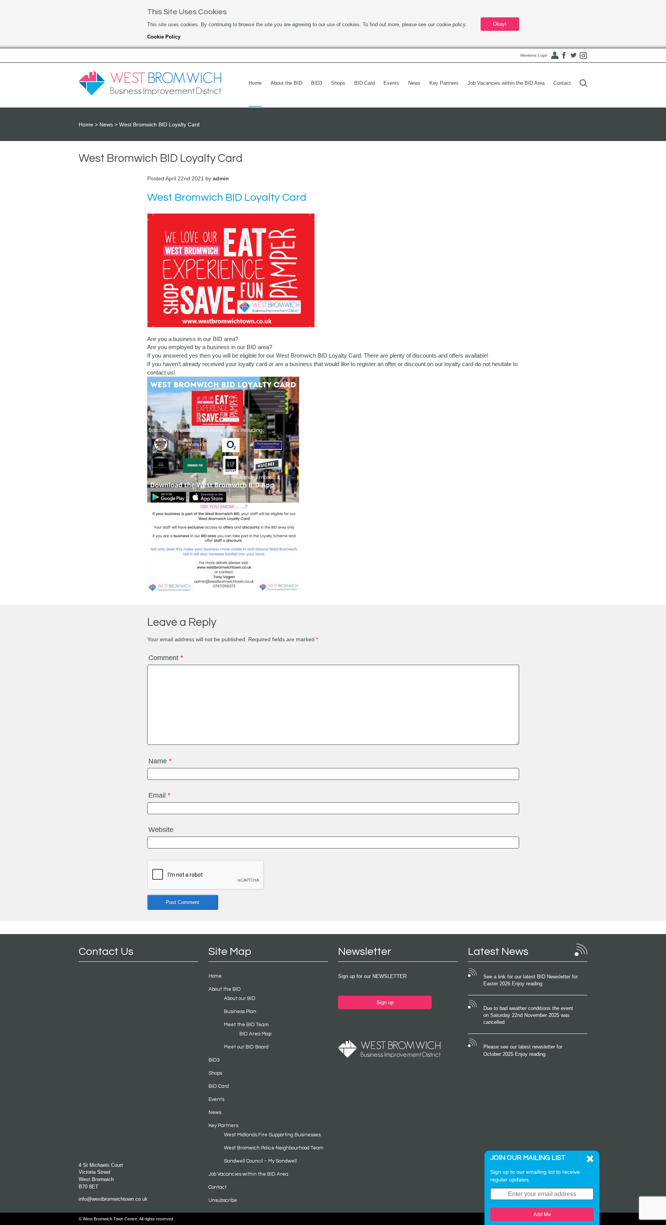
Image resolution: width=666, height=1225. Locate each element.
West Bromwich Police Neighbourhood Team (273, 1148)
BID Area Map (255, 1034)
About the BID (286, 83)
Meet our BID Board (246, 1047)
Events (391, 83)
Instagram (583, 55)
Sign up (385, 1002)
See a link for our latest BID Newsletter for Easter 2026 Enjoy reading (530, 980)
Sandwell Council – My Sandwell (260, 1161)
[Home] (150, 83)
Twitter (573, 55)
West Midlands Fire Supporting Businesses (272, 1135)
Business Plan (240, 1011)
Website (160, 829)
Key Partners (444, 83)
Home (255, 83)
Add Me (542, 1214)
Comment (165, 658)
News (414, 83)
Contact (562, 83)
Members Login (534, 55)
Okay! (499, 24)
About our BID (240, 998)
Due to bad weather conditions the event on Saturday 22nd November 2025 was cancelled (528, 1015)
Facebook (564, 55)
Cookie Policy (163, 37)
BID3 (316, 83)
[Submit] (583, 83)
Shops (338, 83)
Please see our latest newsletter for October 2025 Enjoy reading (522, 1050)
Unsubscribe (223, 1200)
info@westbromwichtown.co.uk (113, 1199)
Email (159, 795)
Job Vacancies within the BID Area (506, 83)
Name (160, 761)
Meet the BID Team (246, 1024)
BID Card (364, 83)
